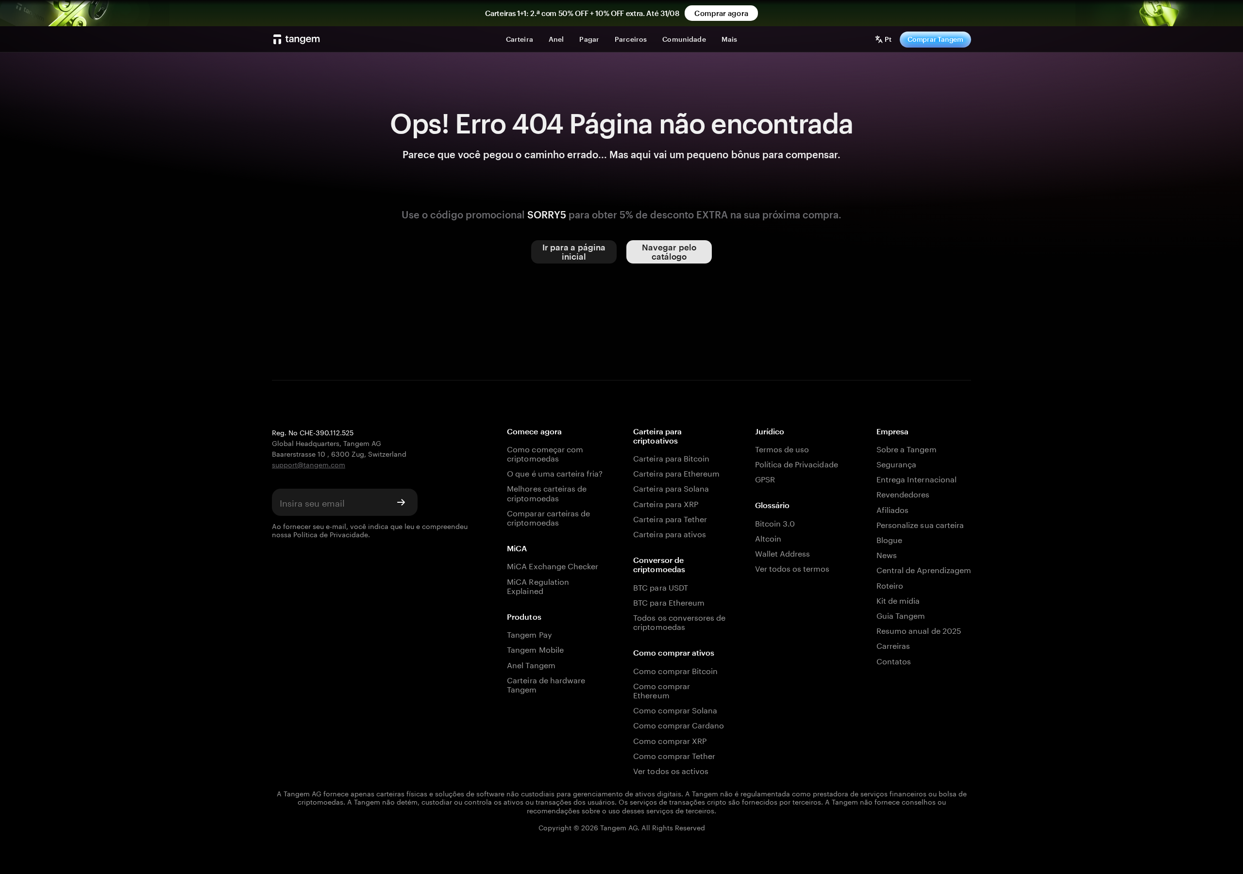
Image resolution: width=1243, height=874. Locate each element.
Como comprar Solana (675, 709)
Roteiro (889, 584)
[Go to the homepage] (296, 39)
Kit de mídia (898, 599)
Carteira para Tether (670, 518)
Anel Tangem (531, 664)
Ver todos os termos (792, 567)
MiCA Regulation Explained (538, 585)
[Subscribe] (401, 502)
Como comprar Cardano (678, 724)
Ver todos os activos (670, 770)
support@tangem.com (308, 464)
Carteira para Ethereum (676, 472)
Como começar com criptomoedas (545, 453)
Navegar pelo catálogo (669, 251)
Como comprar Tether (674, 754)
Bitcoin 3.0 (775, 522)
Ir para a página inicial (574, 251)
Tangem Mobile (535, 648)
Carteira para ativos (669, 533)
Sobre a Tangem (906, 448)
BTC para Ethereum (669, 601)
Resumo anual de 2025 (918, 629)
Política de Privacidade (330, 533)
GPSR (765, 478)
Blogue (889, 539)
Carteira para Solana (671, 487)
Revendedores (903, 493)
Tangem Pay (529, 633)
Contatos (893, 660)
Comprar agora (721, 13)
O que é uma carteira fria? (555, 472)
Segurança (896, 463)
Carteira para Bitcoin (671, 457)
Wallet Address (782, 552)
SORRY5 (546, 214)
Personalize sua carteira (920, 523)
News (886, 554)
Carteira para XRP (665, 503)
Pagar (589, 39)
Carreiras (893, 644)
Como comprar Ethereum (661, 689)
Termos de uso (782, 448)
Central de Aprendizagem (923, 569)
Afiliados (892, 508)
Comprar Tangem (935, 39)
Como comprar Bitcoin (675, 670)
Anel (556, 39)
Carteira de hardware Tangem (546, 684)
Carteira (519, 39)
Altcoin (768, 537)
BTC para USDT (660, 586)
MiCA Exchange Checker (552, 565)
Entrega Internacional (916, 478)
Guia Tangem (900, 614)
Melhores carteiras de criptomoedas (547, 492)
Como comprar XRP (669, 739)
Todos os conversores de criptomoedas (679, 621)
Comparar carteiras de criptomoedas (548, 517)
